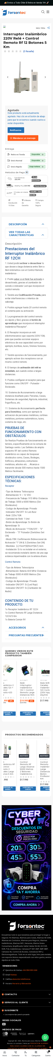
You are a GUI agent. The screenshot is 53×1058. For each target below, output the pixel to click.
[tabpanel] (26, 422)
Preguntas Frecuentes (26, 635)
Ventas (13, 975)
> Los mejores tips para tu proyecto (16, 1014)
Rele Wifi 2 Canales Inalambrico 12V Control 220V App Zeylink (23, 689)
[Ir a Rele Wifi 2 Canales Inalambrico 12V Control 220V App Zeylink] (24, 670)
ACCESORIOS (17, 627)
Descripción (18, 224)
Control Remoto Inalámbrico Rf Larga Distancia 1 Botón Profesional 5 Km (24, 770)
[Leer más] (26, 858)
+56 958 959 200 (29, 970)
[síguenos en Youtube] (5, 1024)
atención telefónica (21, 979)
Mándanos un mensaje (23, 138)
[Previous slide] (8, 77)
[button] (25, 713)
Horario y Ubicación (21, 983)
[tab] (26, 224)
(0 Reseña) (28, 51)
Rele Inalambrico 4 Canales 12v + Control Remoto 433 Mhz (44, 689)
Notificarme (15, 130)
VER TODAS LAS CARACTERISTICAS (21, 234)
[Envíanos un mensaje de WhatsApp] (45, 1037)
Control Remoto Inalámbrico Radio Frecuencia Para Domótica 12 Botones (44, 769)
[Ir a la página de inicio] (17, 11)
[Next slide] (45, 77)
